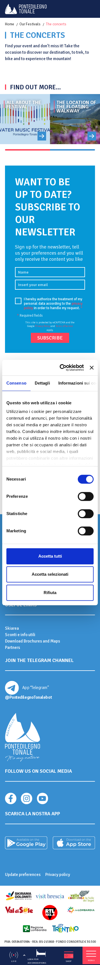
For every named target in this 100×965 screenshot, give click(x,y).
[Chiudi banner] (92, 368)
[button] (27, 150)
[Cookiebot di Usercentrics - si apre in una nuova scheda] (62, 367)
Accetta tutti (50, 556)
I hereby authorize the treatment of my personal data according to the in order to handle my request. (53, 303)
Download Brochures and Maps (32, 641)
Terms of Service (64, 326)
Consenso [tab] (16, 383)
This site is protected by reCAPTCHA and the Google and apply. (49, 326)
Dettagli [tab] (42, 383)
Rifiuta (50, 592)
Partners (12, 647)
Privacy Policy (42, 326)
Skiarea (12, 628)
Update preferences (23, 874)
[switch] (86, 496)
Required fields (30, 315)
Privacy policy (57, 874)
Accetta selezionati (50, 574)
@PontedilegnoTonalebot (28, 697)
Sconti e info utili (20, 634)
